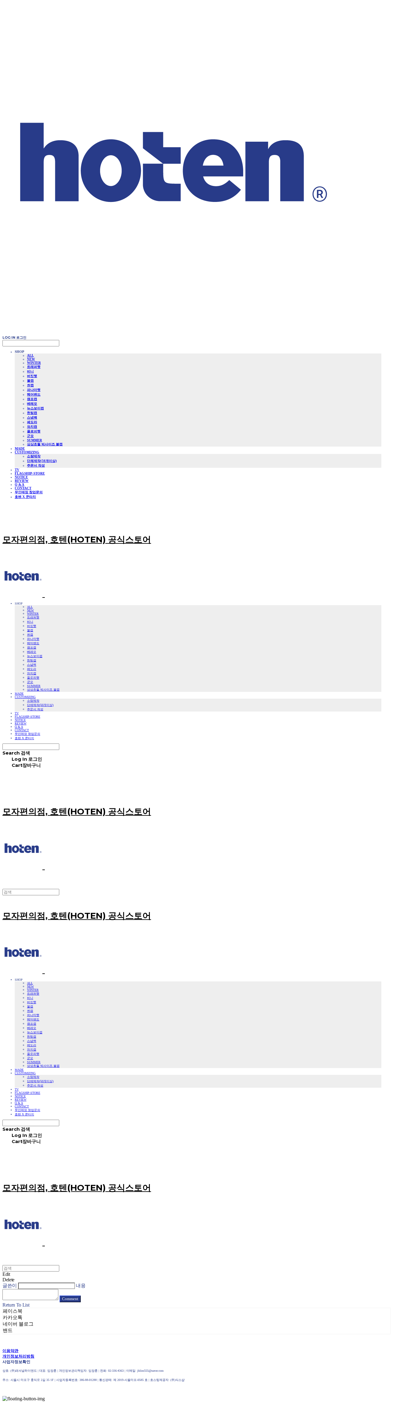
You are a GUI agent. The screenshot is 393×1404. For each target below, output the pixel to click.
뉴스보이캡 (35, 408)
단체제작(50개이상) (42, 461)
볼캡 (30, 380)
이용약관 (10, 1350)
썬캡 (30, 385)
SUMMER (34, 440)
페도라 (32, 422)
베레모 (32, 403)
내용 (80, 1285)
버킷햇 (32, 376)
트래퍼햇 (34, 367)
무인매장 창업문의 (29, 492)
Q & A (19, 484)
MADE (20, 448)
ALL (30, 355)
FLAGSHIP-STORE (30, 473)
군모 (30, 436)
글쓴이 (9, 1285)
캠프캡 (32, 399)
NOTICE (21, 477)
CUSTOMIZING (27, 452)
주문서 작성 (36, 465)
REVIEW (22, 481)
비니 (30, 371)
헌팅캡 (32, 413)
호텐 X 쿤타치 (25, 497)
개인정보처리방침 (18, 1356)
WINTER (34, 363)
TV (17, 469)
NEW (31, 359)
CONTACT (23, 488)
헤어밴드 (34, 394)
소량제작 (34, 456)
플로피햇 (34, 431)
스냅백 (32, 417)
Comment (70, 1298)
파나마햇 (34, 390)
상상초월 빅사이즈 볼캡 (45, 444)
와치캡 (32, 426)
